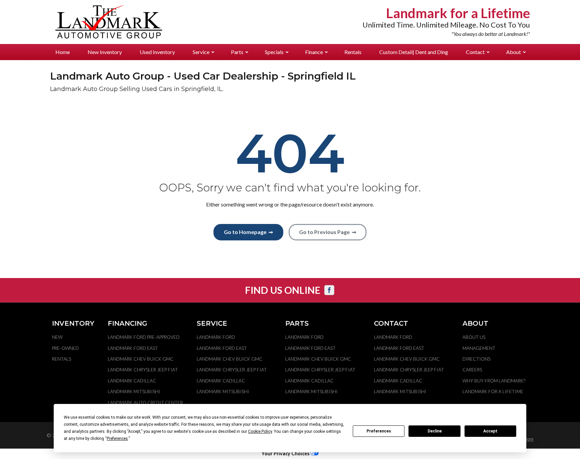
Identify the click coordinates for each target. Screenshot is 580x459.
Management (479, 348)
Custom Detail (413, 52)
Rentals (352, 52)
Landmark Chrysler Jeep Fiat (143, 369)
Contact (475, 52)
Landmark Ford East (133, 348)
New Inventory (105, 52)
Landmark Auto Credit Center (145, 402)
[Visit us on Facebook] (329, 290)
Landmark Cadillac (132, 380)
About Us (474, 337)
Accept (490, 431)
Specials (274, 52)
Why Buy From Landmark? (494, 380)
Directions (476, 359)
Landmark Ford (216, 337)
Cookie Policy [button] (260, 431)
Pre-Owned (65, 348)
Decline (435, 431)
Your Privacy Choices (285, 453)
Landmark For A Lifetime (493, 391)
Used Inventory (157, 52)
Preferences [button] (117, 438)
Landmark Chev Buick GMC (141, 359)
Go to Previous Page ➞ (327, 232)
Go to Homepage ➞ (248, 232)
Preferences (379, 431)
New (57, 337)
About (513, 52)
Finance (314, 52)
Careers (472, 369)
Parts (237, 52)
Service (201, 52)
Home (62, 52)
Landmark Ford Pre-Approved (144, 337)
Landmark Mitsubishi (134, 391)
